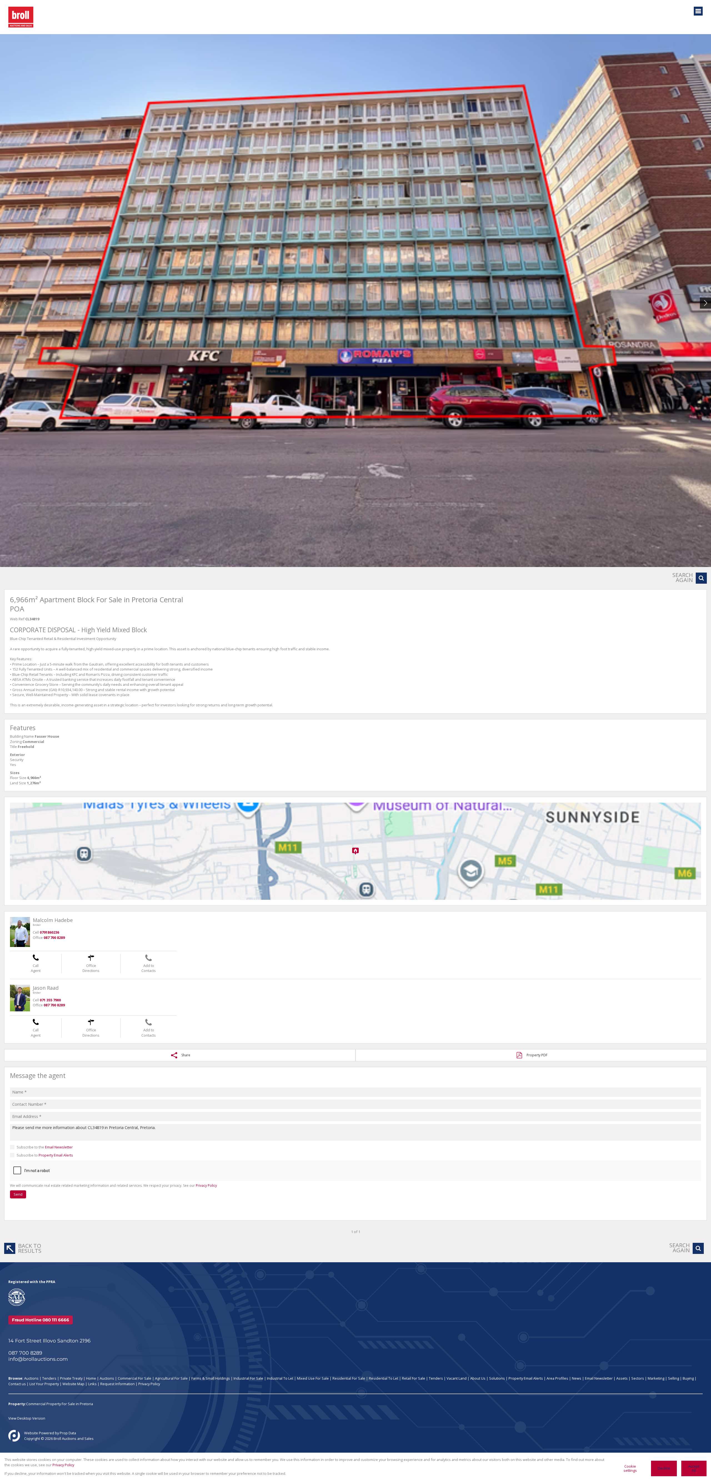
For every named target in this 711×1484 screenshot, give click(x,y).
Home (91, 1378)
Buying (688, 1378)
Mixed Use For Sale (313, 1378)
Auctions (31, 1378)
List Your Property (44, 1383)
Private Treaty (71, 1378)
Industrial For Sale (248, 1378)
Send (18, 1194)
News (576, 1378)
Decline (664, 1468)
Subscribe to (45, 1155)
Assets (622, 1378)
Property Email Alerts (56, 1155)
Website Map (73, 1383)
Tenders (49, 1378)
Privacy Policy (206, 1185)
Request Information (117, 1383)
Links (92, 1383)
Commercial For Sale (134, 1378)
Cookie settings (630, 1468)
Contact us (17, 1383)
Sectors (637, 1378)
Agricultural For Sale (171, 1378)
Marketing (656, 1378)
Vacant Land (457, 1378)
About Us (477, 1378)
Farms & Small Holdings (210, 1378)
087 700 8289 (25, 1353)
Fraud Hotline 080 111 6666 (40, 1319)
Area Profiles (557, 1378)
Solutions (497, 1378)
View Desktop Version (26, 1418)
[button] (705, 303)
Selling (673, 1378)
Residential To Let (383, 1378)
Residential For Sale (348, 1378)
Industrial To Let (280, 1378)
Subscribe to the (45, 1147)
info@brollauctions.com (38, 1359)
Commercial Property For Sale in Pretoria (59, 1403)
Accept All (693, 1468)
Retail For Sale (413, 1378)
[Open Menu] (698, 11)
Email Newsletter (59, 1147)
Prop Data (68, 1432)
